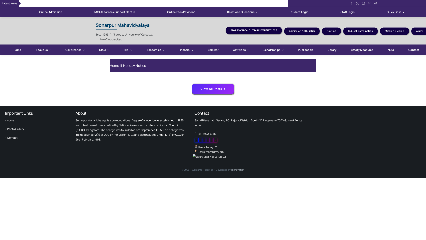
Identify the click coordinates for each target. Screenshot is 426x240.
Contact (12, 138)
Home (10, 120)
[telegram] (375, 3)
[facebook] (351, 3)
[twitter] (357, 3)
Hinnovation (237, 169)
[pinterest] (369, 3)
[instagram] (363, 3)
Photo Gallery (15, 129)
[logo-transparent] (52, 21)
